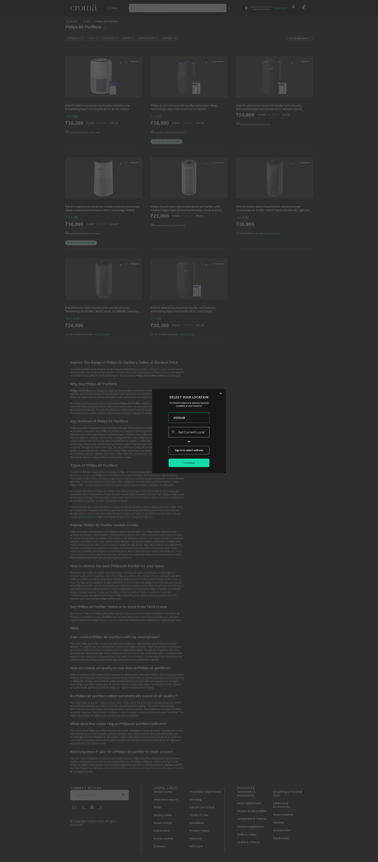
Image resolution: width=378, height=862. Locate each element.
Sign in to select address (189, 450)
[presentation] (189, 418)
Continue (189, 462)
